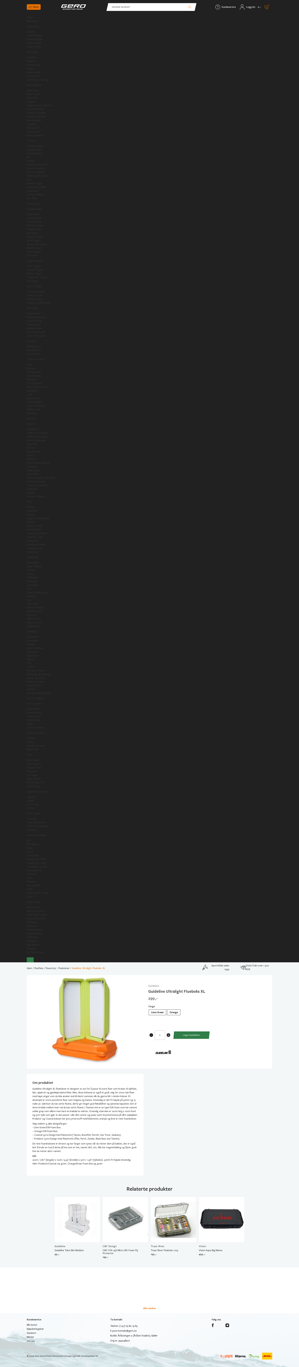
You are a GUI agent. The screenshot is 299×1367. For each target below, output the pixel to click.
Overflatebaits (34, 375)
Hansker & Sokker (36, 681)
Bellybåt (31, 492)
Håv (29, 840)
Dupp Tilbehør (34, 778)
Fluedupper (32, 771)
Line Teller (32, 198)
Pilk (28, 157)
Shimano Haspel (35, 236)
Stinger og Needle (36, 112)
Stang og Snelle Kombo (39, 302)
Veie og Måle (33, 885)
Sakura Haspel (34, 251)
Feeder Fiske (33, 26)
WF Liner (31, 447)
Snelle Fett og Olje (36, 335)
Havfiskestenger (35, 146)
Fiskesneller (32, 308)
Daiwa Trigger (34, 266)
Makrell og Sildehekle (37, 176)
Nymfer (31, 522)
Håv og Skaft (33, 127)
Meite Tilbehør (34, 85)
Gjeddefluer (33, 552)
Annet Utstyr (33, 813)
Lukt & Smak (33, 76)
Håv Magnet (33, 844)
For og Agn (32, 52)
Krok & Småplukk (35, 698)
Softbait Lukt (33, 409)
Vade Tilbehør (34, 685)
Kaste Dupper (34, 763)
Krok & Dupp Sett (36, 782)
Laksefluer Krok (35, 548)
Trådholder (32, 577)
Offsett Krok (33, 720)
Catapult (31, 101)
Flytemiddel (32, 474)
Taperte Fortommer (37, 485)
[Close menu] (30, 959)
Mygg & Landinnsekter (38, 518)
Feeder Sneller (34, 43)
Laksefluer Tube (35, 537)
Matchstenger (34, 120)
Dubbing (31, 596)
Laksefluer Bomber (36, 544)
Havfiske (31, 140)
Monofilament (34, 350)
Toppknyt (31, 124)
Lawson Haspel (34, 218)
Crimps (30, 808)
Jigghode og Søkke (36, 187)
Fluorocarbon (33, 354)
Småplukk (31, 830)
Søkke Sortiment (35, 727)
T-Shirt (30, 666)
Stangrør (31, 948)
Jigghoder (32, 796)
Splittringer (33, 749)
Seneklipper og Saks (37, 866)
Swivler (30, 742)
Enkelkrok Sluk (34, 712)
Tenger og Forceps (36, 863)
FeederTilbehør (34, 35)
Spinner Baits (33, 398)
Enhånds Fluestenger (37, 432)
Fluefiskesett (33, 429)
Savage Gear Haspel (37, 244)
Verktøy (31, 570)
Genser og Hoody (36, 678)
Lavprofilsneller (34, 321)
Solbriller (31, 689)
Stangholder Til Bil (36, 859)
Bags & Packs (33, 907)
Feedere (31, 31)
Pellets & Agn (33, 72)
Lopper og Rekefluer (37, 533)
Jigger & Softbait (36, 405)
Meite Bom (32, 98)
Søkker (30, 723)
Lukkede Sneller (35, 328)
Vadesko (31, 644)
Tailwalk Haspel (34, 229)
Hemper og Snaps (36, 745)
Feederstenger (34, 39)
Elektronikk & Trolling (38, 893)
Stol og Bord (33, 131)
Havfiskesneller (34, 149)
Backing (31, 455)
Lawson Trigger (35, 269)
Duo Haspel (32, 233)
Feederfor (32, 61)
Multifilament (33, 346)
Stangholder (33, 855)
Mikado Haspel (34, 248)
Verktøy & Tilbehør (36, 835)
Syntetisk (31, 615)
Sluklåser (31, 738)
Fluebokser (32, 466)
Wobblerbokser (34, 933)
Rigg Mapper (33, 944)
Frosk (29, 394)
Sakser (30, 573)
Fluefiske (31, 418)
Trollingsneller (34, 324)
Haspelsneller (33, 313)
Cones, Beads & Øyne (38, 592)
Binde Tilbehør (34, 566)
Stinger (30, 800)
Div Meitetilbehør (36, 109)
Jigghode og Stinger (37, 791)
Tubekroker (32, 540)
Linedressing (33, 470)
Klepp (29, 848)
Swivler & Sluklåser (36, 733)
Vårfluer (31, 514)
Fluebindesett (34, 626)
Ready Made (33, 90)
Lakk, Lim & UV (34, 622)
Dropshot (32, 818)
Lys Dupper (32, 775)
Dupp (29, 754)
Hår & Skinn (32, 603)
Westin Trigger (34, 273)
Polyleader (32, 489)
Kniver (30, 878)
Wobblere (32, 379)
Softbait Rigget (35, 402)
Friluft (30, 889)
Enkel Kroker (33, 709)
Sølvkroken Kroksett (37, 164)
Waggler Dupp (34, 767)
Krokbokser (32, 585)
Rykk (29, 179)
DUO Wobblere (34, 383)
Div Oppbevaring (35, 952)
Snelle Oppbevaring (36, 914)
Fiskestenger (33, 203)
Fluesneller (32, 444)
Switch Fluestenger (37, 440)
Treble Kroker (34, 716)
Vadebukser (33, 640)
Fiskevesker (32, 937)
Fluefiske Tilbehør (36, 496)
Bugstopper (33, 655)
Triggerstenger (35, 260)
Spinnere (31, 368)
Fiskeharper (32, 190)
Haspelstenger (34, 209)
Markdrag (31, 413)
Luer (29, 663)
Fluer (29, 501)
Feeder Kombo (34, 46)
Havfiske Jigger (34, 183)
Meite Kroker (33, 94)
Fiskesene (32, 341)
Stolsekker (32, 941)
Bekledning (32, 631)
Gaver (30, 896)
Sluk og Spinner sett (37, 387)
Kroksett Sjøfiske (36, 172)
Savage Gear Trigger (37, 277)
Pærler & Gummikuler (38, 826)
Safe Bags (32, 922)
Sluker (30, 364)
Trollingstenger (35, 295)
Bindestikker (33, 562)
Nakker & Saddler (35, 607)
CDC (29, 588)
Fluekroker (32, 581)
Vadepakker (32, 636)
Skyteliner (32, 459)
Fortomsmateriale (36, 481)
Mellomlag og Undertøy (39, 674)
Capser (30, 659)
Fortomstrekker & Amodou (41, 477)
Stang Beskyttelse (36, 918)
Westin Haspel (34, 221)
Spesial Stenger (35, 299)
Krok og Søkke (34, 703)
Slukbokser (32, 926)
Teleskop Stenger (36, 291)
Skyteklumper (34, 451)
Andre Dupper (34, 786)
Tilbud (30, 17)
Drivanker (31, 881)
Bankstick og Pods (36, 116)
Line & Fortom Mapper (38, 462)
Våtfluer (31, 507)
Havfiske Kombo (35, 153)
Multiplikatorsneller (36, 317)
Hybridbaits (32, 390)
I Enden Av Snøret (36, 359)
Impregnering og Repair (39, 693)
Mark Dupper (33, 760)
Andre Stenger (34, 286)
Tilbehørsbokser (35, 929)
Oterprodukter (34, 870)
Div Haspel (32, 255)
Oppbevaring (33, 902)
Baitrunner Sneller (36, 332)
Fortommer (33, 804)
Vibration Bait (34, 372)
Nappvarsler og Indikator (39, 105)
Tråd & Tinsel (33, 618)
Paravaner (32, 874)
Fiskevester (32, 651)
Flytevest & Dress (36, 670)
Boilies (30, 68)
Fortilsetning (33, 64)
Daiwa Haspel (33, 214)
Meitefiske (32, 21)
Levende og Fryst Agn (38, 79)
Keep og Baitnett (36, 135)
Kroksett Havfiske (36, 168)
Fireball (30, 161)
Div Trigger (32, 281)
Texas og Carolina (36, 822)
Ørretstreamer (35, 525)
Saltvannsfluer (34, 529)
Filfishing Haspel (35, 225)
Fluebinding (32, 557)
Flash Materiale (34, 611)
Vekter (30, 851)
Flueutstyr (32, 423)
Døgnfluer (32, 510)
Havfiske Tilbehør (36, 194)
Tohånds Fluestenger (37, 436)
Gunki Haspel (33, 240)
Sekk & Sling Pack (35, 911)
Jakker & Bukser (35, 648)
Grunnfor (31, 57)
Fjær (29, 600)
